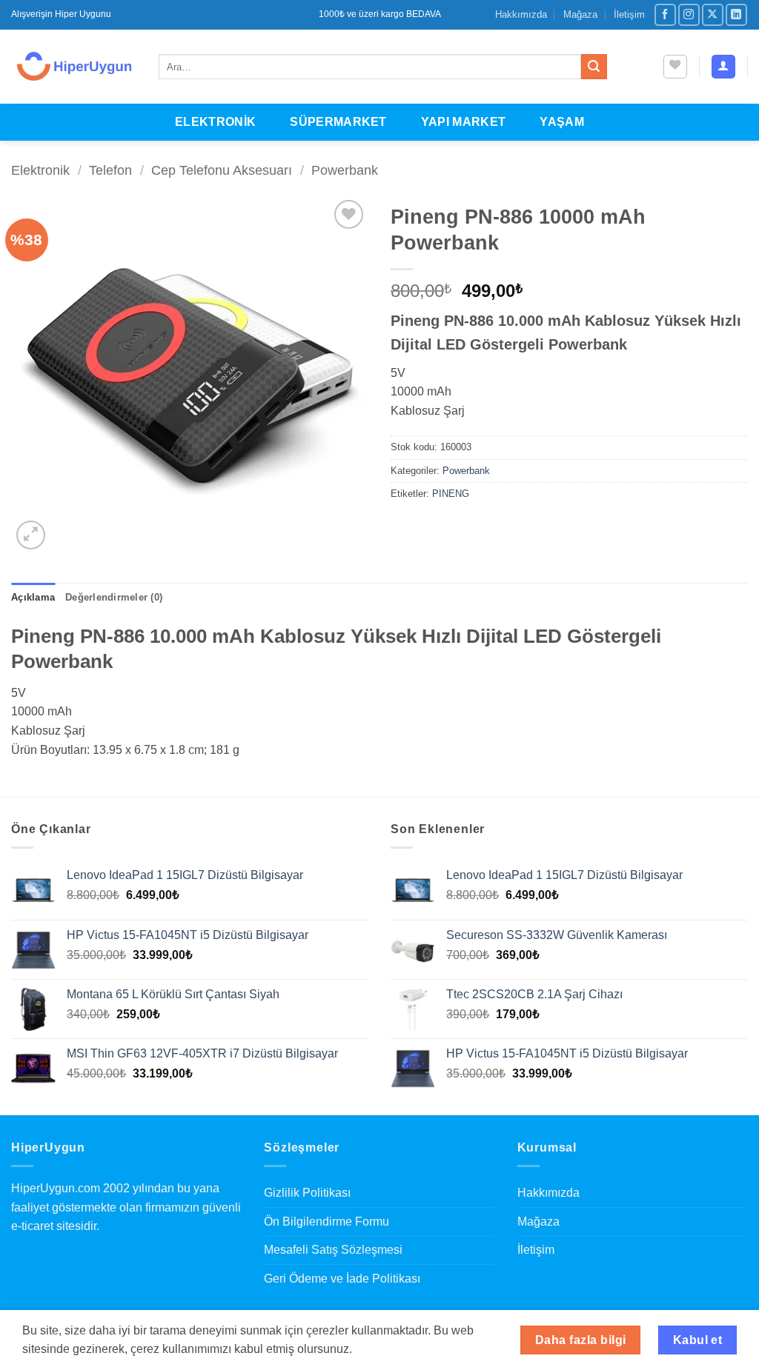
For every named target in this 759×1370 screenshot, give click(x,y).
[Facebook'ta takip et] (665, 14)
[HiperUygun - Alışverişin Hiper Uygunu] (73, 66)
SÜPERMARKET (338, 122)
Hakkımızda (521, 14)
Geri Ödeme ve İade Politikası (342, 1278)
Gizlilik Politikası (307, 1192)
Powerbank (344, 170)
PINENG (450, 493)
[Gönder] (593, 66)
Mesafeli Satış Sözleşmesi (333, 1249)
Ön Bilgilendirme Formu (326, 1221)
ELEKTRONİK (215, 122)
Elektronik (40, 170)
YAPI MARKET (463, 122)
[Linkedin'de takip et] (736, 14)
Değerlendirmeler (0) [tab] (113, 597)
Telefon (110, 170)
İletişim (629, 14)
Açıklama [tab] (33, 597)
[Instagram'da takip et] (689, 14)
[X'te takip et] (712, 14)
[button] (723, 67)
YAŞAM (562, 122)
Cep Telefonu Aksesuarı (221, 170)
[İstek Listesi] (675, 66)
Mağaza (580, 14)
